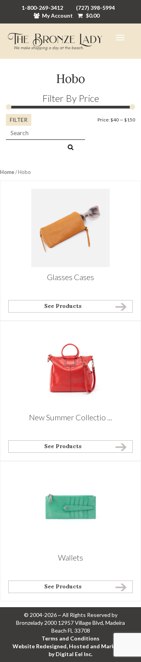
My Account (57, 15)
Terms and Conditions (70, 638)
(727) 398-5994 (95, 7)
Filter (18, 119)
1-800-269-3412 (42, 7)
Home (7, 172)
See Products (62, 305)
